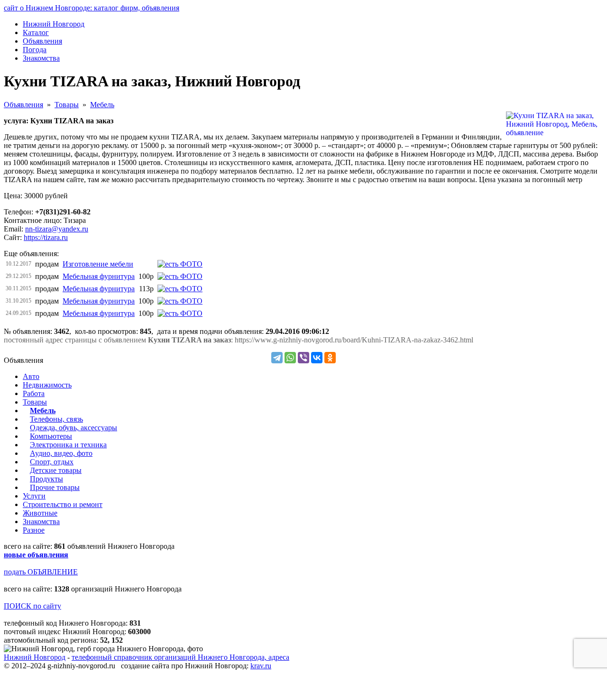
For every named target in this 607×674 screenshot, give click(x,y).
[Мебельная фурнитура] (179, 276)
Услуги (34, 496)
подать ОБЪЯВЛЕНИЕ (41, 572)
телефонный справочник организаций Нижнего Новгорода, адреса (180, 657)
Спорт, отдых (52, 462)
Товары (67, 105)
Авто (31, 376)
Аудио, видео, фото (61, 453)
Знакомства (41, 521)
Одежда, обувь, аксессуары (73, 428)
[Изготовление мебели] (179, 264)
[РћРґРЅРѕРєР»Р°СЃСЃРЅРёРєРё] (330, 357)
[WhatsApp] (290, 357)
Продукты (46, 479)
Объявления (23, 105)
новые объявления (36, 555)
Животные (40, 513)
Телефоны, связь (56, 419)
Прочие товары (55, 487)
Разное (34, 530)
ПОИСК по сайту (32, 606)
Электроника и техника (68, 445)
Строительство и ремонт (62, 504)
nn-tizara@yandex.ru (56, 229)
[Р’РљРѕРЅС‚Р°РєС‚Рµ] (316, 357)
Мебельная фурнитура (99, 276)
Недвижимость (47, 385)
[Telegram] (277, 357)
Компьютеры (51, 436)
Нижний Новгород (34, 657)
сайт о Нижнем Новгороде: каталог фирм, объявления (91, 8)
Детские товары (56, 470)
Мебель (102, 105)
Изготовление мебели (98, 264)
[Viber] (303, 357)
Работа (34, 393)
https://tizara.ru (46, 237)
